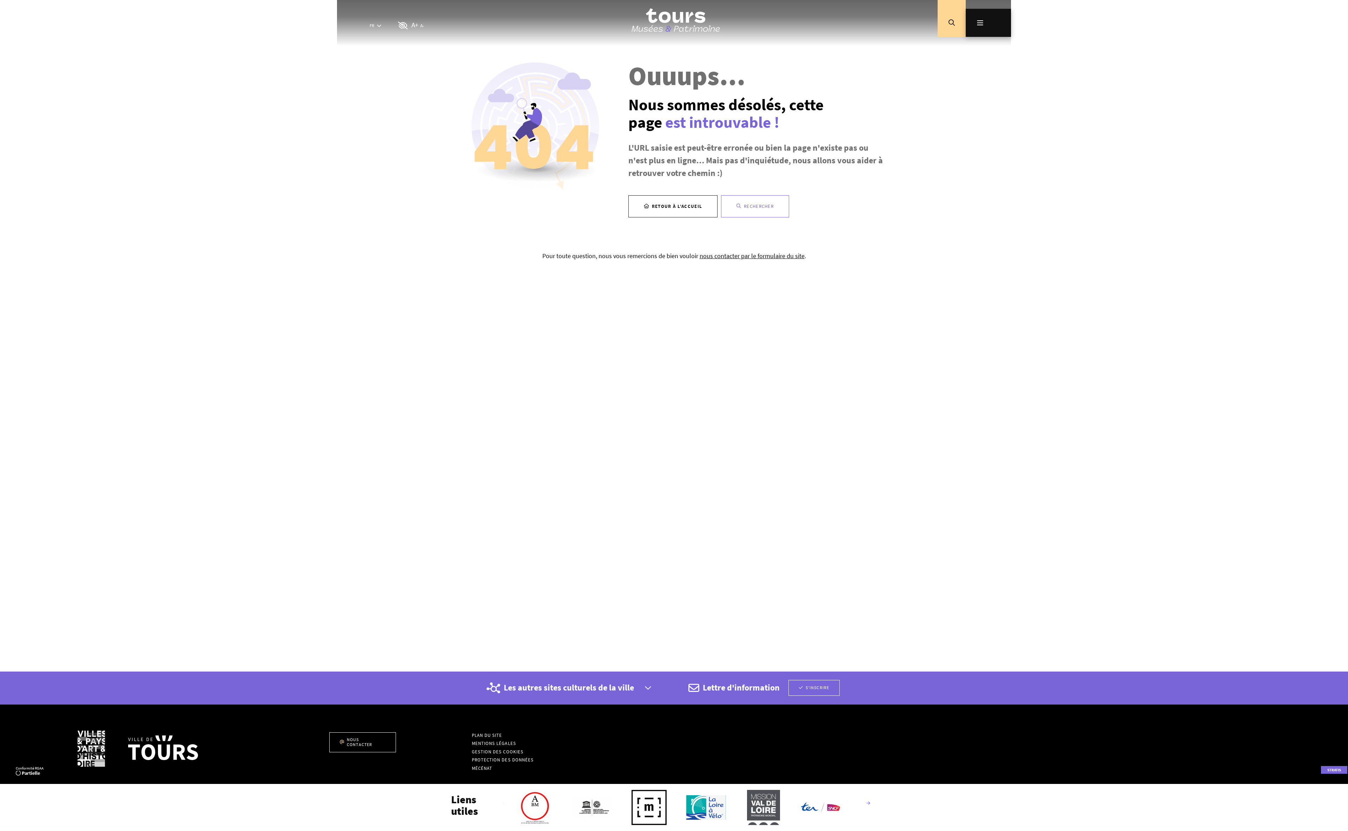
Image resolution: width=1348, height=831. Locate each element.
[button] (952, 23)
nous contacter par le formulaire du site (752, 256)
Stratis (1334, 769)
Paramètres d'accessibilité (403, 26)
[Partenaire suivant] (868, 803)
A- (422, 25)
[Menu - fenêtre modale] (988, 23)
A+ (414, 24)
